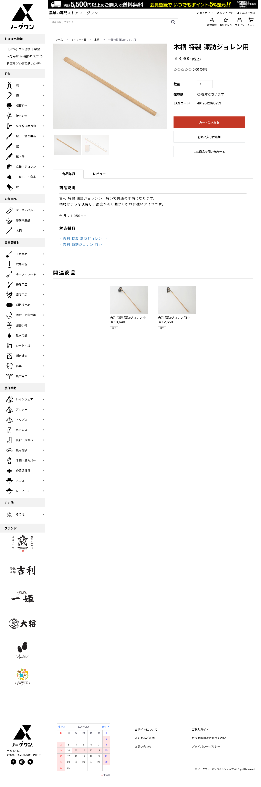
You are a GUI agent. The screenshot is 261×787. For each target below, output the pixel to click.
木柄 (96, 39)
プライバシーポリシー (206, 746)
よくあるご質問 (145, 738)
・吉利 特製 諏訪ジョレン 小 (83, 238)
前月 (63, 727)
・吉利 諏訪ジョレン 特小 (80, 244)
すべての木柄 (78, 39)
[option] (110, 86)
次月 (104, 727)
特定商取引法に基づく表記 (209, 738)
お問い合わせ (143, 746)
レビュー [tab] (99, 174)
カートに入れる (209, 122)
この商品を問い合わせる (209, 151)
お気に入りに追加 (209, 137)
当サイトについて (146, 729)
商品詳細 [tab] (68, 174)
